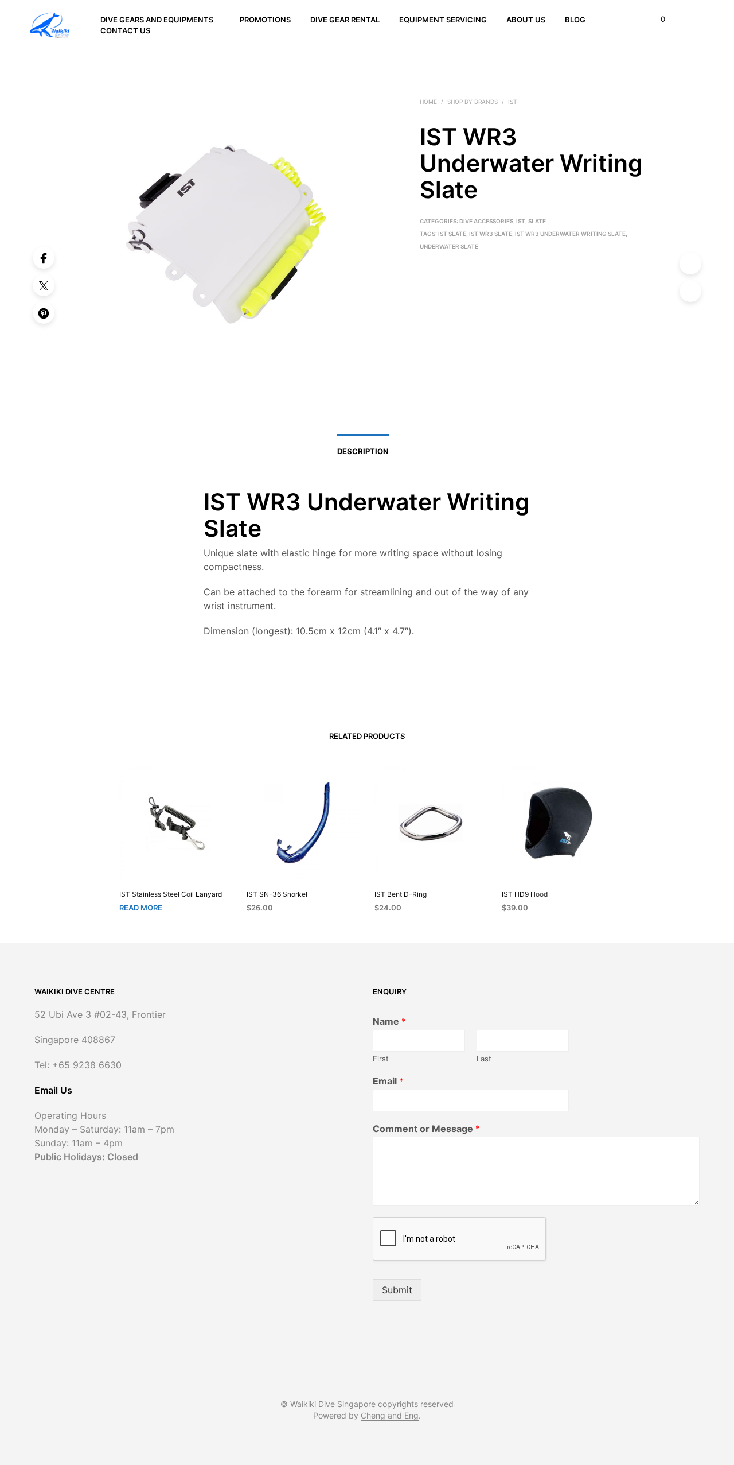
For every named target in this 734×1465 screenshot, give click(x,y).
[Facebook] (43, 258)
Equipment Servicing (443, 19)
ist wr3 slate (490, 233)
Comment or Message (426, 1128)
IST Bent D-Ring (400, 894)
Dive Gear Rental (345, 19)
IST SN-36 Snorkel (277, 894)
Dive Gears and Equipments (156, 19)
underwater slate (449, 246)
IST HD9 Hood (525, 894)
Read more (140, 907)
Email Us (53, 1090)
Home (428, 101)
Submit (397, 1290)
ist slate (452, 233)
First (381, 1058)
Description (363, 451)
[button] (656, 19)
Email (388, 1081)
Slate (537, 221)
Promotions (265, 19)
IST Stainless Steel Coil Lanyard (170, 894)
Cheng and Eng (390, 1415)
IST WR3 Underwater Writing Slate (570, 233)
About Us (525, 19)
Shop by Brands (472, 101)
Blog (575, 19)
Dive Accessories (486, 221)
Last (484, 1058)
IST (512, 101)
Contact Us (125, 30)
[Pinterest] (43, 313)
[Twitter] (43, 285)
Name (389, 1021)
